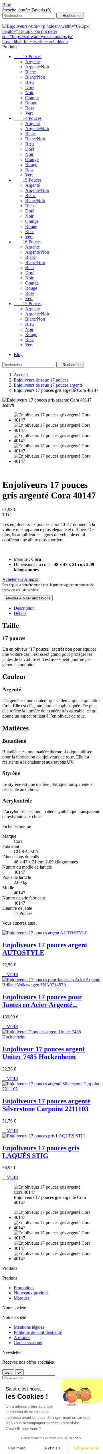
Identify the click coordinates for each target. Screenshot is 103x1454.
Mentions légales (29, 1327)
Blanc (30, 71)
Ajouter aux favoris (28, 598)
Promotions (24, 1287)
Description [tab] (24, 608)
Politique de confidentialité (38, 1332)
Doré (29, 87)
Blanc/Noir (35, 77)
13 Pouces (27, 56)
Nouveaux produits (31, 1292)
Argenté (32, 61)
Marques (21, 1298)
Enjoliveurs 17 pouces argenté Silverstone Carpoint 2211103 (46, 1105)
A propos (22, 1337)
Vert (29, 113)
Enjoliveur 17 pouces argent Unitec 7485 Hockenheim (43, 1052)
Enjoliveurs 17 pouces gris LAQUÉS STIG (40, 1151)
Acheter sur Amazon (20, 579)
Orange (32, 97)
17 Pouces (27, 303)
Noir (29, 92)
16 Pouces (27, 241)
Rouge (31, 102)
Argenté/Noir (37, 66)
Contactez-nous (28, 1342)
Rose (29, 108)
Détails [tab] (20, 613)
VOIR (10, 974)
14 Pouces (27, 118)
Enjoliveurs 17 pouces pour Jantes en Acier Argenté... (42, 1000)
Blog (6, 4)
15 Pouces (27, 180)
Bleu (29, 82)
